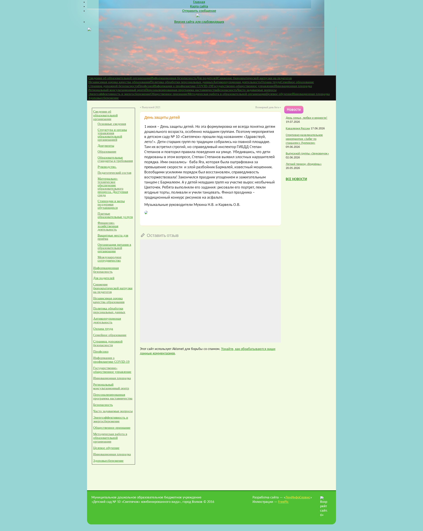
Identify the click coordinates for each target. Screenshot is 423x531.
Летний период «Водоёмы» (304, 164)
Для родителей (207, 78)
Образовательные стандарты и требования (115, 159)
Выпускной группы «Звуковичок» (307, 153)
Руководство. (107, 166)
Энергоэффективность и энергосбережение (119, 94)
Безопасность (227, 90)
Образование (107, 151)
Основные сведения (112, 124)
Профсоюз (145, 86)
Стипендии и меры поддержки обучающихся (111, 204)
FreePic (283, 502)
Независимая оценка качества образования (119, 82)
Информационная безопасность (174, 78)
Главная (199, 2)
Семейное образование (297, 82)
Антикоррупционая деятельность (237, 82)
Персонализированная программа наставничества (181, 90)
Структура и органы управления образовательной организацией (112, 134)
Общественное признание (169, 94)
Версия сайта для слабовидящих (199, 22)
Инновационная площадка (293, 86)
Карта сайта (199, 6)
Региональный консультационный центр (116, 90)
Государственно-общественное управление (243, 86)
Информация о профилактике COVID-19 (182, 86)
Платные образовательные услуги (115, 215)
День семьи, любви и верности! (306, 118)
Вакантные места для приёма (113, 237)
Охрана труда (271, 82)
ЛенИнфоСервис (297, 497)
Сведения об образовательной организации (119, 78)
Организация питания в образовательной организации (114, 248)
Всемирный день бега (267, 107)
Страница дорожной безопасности (113, 86)
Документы (106, 145)
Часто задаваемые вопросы (256, 90)
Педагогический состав (114, 172)
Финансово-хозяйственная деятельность (108, 226)
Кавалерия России (298, 128)
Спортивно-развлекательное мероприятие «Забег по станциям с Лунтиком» (304, 139)
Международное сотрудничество (109, 258)
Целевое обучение (279, 94)
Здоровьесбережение (103, 98)
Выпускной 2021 (151, 107)
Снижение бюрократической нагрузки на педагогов (255, 78)
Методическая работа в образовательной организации (227, 94)
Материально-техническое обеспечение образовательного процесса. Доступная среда (113, 187)
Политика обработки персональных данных (181, 82)
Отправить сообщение (199, 11)
